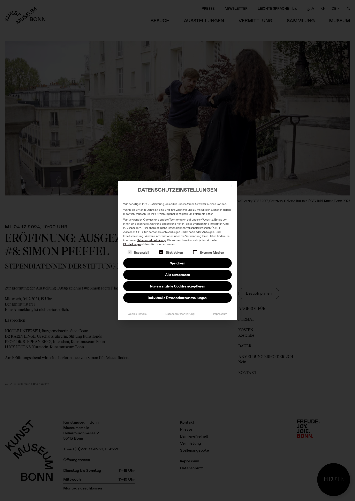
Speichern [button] (177, 263)
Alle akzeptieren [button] (177, 275)
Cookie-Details (137, 313)
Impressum (220, 313)
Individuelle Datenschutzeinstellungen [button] (177, 298)
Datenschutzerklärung (151, 240)
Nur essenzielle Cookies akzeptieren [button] (177, 286)
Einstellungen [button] (132, 244)
